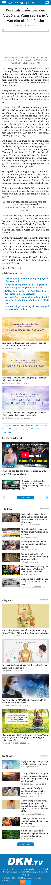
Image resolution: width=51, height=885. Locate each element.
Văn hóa (24, 839)
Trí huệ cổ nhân (7, 671)
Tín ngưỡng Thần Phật (9, 705)
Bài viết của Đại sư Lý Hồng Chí (12, 348)
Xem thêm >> (44, 508)
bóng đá (15, 425)
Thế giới (24, 562)
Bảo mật (37, 878)
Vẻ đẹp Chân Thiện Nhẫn (10, 743)
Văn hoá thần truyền (27, 784)
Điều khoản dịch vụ (25, 878)
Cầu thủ (39, 425)
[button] (47, 497)
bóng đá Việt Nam (27, 425)
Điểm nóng (24, 525)
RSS (13, 878)
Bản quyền (6, 880)
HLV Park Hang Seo (37, 429)
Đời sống (5, 636)
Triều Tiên (7, 432)
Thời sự (23, 550)
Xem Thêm (25, 497)
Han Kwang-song (22, 429)
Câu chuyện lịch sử (27, 587)
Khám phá (24, 574)
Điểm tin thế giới (26, 537)
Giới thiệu (6, 878)
